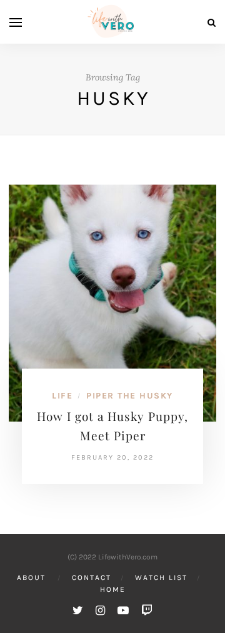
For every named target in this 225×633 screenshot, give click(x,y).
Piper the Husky (129, 395)
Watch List (161, 577)
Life (62, 395)
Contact (91, 577)
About (31, 577)
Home (113, 589)
